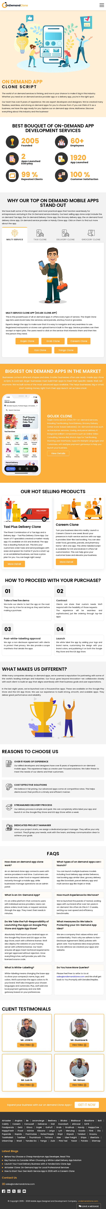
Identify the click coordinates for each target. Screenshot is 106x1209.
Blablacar (76, 1120)
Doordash (63, 1124)
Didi (53, 1124)
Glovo (29, 1127)
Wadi (19, 1140)
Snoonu (93, 1134)
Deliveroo (42, 1124)
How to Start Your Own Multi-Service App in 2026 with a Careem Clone (39, 1171)
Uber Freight (71, 1137)
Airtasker (6, 1120)
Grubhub (69, 1127)
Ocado (81, 1130)
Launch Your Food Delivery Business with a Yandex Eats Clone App (38, 1164)
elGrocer (76, 1124)
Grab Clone (53, 341)
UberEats (94, 1137)
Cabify (5, 1124)
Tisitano (48, 1137)
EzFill (86, 1124)
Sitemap (96, 1140)
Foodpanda (8, 1127)
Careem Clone (78, 341)
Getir (20, 1127)
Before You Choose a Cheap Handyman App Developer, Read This (37, 1156)
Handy (81, 1127)
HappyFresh (8, 1130)
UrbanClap (7, 1140)
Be (27, 1120)
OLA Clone (40, 350)
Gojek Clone (27, 341)
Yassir (74, 1140)
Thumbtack (35, 1137)
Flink (91, 1130)
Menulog (70, 1130)
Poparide (6, 1134)
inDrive (30, 1130)
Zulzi (53, 1140)
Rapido (18, 1134)
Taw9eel (21, 1137)
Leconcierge (38, 1120)
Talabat (81, 1134)
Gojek (39, 1127)
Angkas (18, 1120)
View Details (58, 453)
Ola (99, 1130)
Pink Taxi (63, 1140)
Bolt (100, 1120)
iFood (20, 1130)
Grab (58, 1127)
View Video (25, 1044)
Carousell (29, 1124)
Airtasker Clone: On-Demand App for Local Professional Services (37, 1167)
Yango (43, 1140)
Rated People (47, 1134)
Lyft (60, 1130)
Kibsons (41, 1130)
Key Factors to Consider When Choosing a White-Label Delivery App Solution (43, 1160)
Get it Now (86, 1105)
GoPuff (49, 1127)
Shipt (60, 1134)
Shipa (83, 1137)
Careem (16, 1124)
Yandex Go (31, 1140)
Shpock (70, 1134)
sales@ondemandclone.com (71, 976)
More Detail (14, 564)
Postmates (31, 1134)
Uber (58, 1137)
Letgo (52, 1130)
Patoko (84, 1140)
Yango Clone (66, 350)
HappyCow (93, 1127)
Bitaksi (63, 1120)
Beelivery (52, 1120)
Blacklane (89, 1120)
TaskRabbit (7, 1137)
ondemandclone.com (88, 1201)
